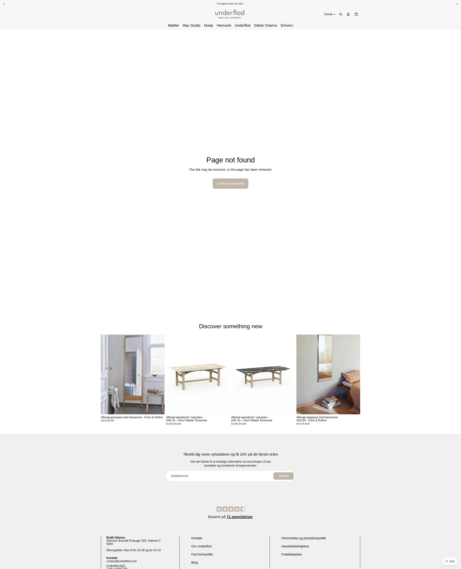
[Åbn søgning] (341, 14)
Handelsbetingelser (295, 546)
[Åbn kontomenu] (348, 14)
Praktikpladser (291, 554)
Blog (194, 562)
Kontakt (196, 538)
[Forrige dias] (106, 374)
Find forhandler (202, 554)
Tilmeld (283, 476)
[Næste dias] (159, 374)
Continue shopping (230, 183)
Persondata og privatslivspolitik (303, 538)
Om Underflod (201, 546)
